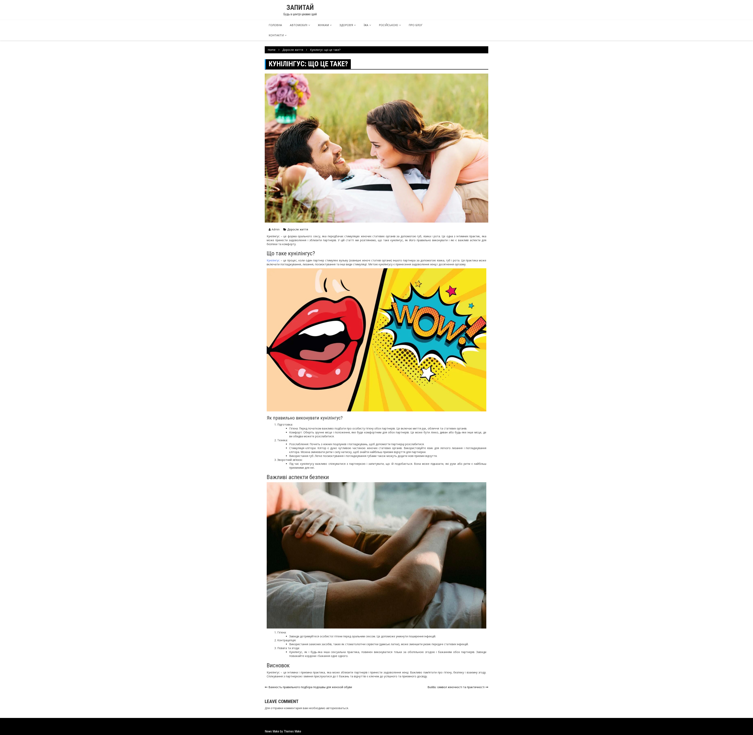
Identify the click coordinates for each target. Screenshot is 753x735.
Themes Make (292, 731)
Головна (275, 25)
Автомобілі (298, 25)
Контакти (276, 35)
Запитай (300, 8)
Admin (276, 229)
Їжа (366, 25)
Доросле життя (297, 229)
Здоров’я (346, 25)
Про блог (416, 25)
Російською (388, 25)
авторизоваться (337, 708)
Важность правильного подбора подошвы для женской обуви (310, 687)
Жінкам (323, 25)
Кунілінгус (273, 260)
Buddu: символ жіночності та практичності (456, 687)
